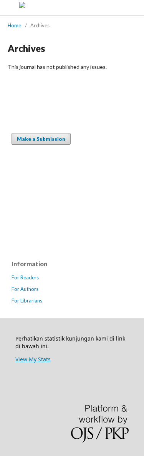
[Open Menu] (7, 7)
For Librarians (27, 300)
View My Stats (33, 359)
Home (14, 25)
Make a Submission (41, 139)
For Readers (25, 277)
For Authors (25, 289)
